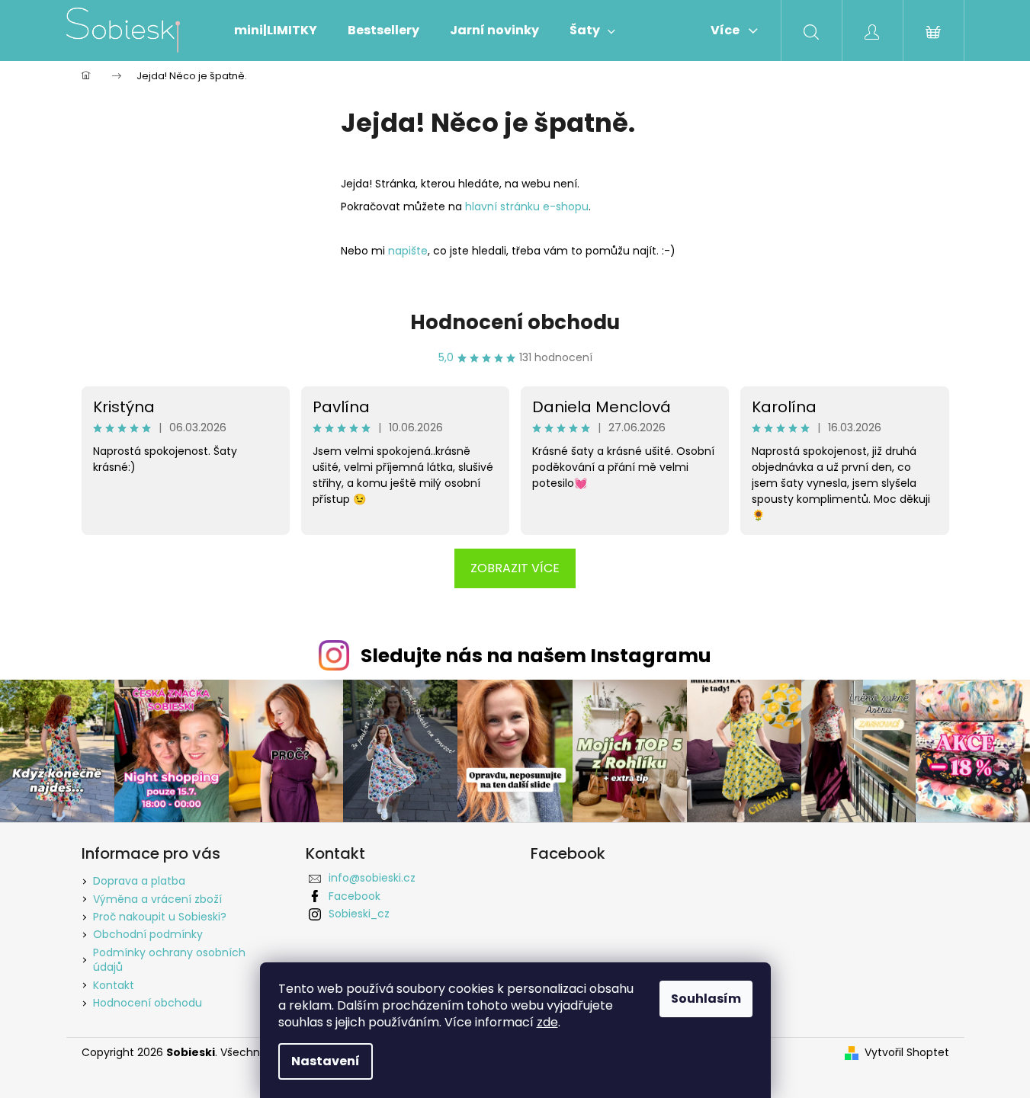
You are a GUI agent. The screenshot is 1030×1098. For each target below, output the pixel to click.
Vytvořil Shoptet (907, 1052)
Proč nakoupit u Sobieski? (159, 916)
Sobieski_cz (359, 913)
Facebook (354, 896)
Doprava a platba (139, 880)
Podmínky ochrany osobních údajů (169, 960)
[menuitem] (275, 30)
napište (408, 250)
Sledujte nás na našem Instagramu (536, 655)
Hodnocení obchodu (515, 322)
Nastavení (325, 1061)
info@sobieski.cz (372, 877)
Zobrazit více (515, 568)
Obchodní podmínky (148, 934)
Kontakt (113, 985)
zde (547, 1022)
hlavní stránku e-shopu (527, 206)
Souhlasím (706, 998)
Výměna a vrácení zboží (157, 899)
